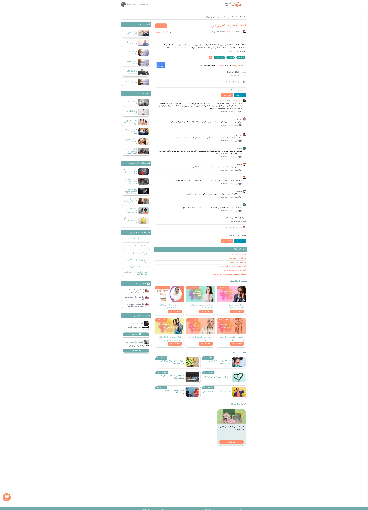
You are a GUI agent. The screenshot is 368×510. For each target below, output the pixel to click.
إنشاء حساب (143, 4)
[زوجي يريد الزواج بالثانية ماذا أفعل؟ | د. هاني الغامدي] (200, 326)
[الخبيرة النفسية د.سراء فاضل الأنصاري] (244, 100)
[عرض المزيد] (210, 57)
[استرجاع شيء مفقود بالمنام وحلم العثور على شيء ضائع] (192, 377)
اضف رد (231, 111)
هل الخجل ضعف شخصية (238, 262)
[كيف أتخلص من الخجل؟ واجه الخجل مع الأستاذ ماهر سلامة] (231, 294)
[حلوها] (246, 4)
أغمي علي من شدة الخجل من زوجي (235, 270)
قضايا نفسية (227, 17)
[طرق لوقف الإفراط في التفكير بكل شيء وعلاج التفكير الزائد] (192, 362)
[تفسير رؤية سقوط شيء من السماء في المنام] (239, 392)
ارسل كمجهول (227, 95)
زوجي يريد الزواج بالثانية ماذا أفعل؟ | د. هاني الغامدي (201, 338)
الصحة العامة (237, 17)
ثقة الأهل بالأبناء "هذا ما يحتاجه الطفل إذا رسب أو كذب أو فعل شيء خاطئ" (170, 338)
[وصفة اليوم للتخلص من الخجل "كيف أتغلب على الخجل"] (200, 294)
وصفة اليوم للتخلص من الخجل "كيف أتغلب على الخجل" (201, 306)
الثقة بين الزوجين (161, 288)
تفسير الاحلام (222, 320)
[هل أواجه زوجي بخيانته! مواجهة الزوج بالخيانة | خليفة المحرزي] (169, 294)
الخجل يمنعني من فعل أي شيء (212, 17)
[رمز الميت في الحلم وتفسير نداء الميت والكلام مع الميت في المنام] (231, 326)
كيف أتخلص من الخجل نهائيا (237, 258)
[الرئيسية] (245, 17)
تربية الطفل (159, 320)
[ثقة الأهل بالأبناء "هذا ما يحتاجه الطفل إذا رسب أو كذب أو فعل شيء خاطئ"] (169, 326)
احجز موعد (134, 334)
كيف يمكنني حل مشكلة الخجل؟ (236, 254)
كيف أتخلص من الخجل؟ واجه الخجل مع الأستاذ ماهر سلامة (232, 306)
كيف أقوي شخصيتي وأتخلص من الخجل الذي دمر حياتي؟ (229, 274)
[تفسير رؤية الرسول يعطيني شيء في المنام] (239, 377)
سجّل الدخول (240, 95)
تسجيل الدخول (132, 4)
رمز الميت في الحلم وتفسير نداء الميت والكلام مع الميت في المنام (232, 338)
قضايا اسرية (190, 320)
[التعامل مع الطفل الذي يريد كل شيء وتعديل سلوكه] (192, 392)
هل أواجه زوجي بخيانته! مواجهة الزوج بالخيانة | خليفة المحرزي (170, 306)
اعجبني (237, 111)
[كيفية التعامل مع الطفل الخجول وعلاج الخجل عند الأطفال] (239, 362)
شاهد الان (235, 311)
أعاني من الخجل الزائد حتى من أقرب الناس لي (232, 266)
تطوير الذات (221, 288)
